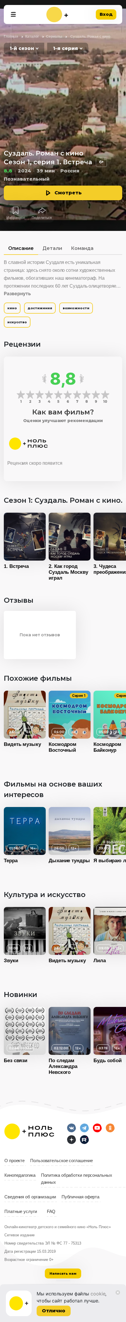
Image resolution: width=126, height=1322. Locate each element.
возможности (76, 308)
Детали (52, 248)
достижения (40, 308)
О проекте (14, 1160)
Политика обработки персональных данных (76, 1179)
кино (12, 308)
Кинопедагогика (19, 1175)
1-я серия (65, 48)
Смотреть (68, 193)
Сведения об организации (30, 1197)
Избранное (15, 218)
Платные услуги (20, 1211)
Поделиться (42, 218)
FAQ (51, 1211)
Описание (21, 248)
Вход (106, 14)
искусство (17, 322)
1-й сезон (22, 48)
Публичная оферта (80, 1197)
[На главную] (57, 14)
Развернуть (17, 293)
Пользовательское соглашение (61, 1160)
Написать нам (63, 1273)
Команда (82, 248)
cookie (98, 1294)
